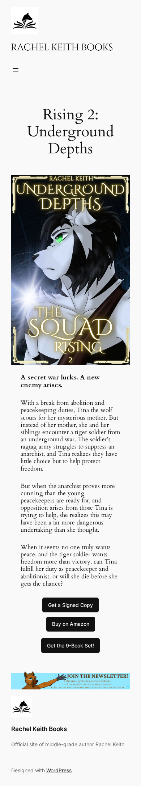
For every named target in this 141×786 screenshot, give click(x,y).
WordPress (59, 770)
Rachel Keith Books (39, 728)
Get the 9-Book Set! (70, 645)
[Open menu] (15, 69)
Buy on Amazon (70, 624)
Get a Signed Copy (70, 605)
